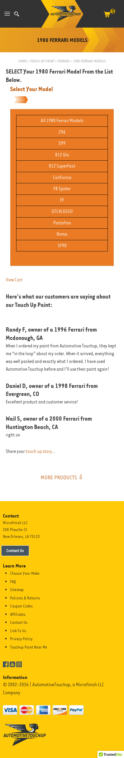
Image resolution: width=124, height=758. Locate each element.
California (62, 177)
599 (62, 143)
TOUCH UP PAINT (42, 61)
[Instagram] (19, 663)
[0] (107, 17)
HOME (22, 61)
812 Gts (62, 154)
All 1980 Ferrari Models (62, 120)
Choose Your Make (25, 573)
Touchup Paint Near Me (28, 647)
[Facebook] (6, 663)
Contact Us (15, 550)
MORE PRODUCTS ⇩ (62, 477)
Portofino (62, 223)
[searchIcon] (16, 13)
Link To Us (18, 630)
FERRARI (63, 61)
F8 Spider (62, 188)
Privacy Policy (21, 638)
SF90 (62, 245)
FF (62, 200)
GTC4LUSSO (62, 211)
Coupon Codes (21, 606)
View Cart (14, 279)
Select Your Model (31, 89)
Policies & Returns (25, 598)
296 (62, 132)
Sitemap (17, 589)
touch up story (39, 451)
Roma (62, 234)
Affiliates (18, 614)
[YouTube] (12, 663)
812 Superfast (62, 166)
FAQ (13, 581)
